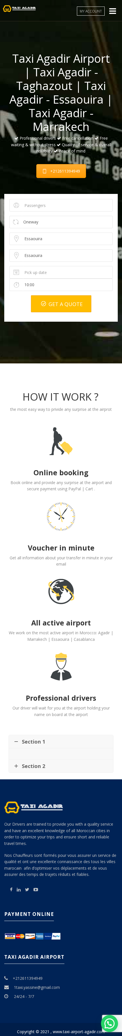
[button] (109, 1023)
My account (91, 11)
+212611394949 (65, 171)
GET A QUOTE (65, 304)
